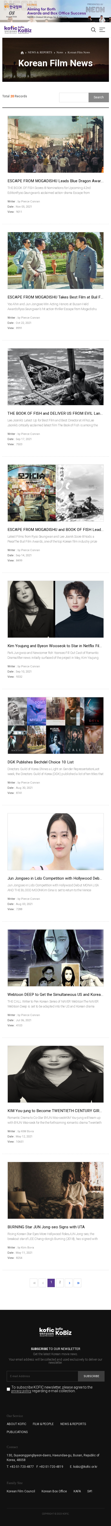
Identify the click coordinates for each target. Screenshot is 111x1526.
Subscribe (91, 1376)
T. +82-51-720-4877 (20, 1467)
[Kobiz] (24, 30)
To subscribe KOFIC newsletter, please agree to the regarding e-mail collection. (51, 1389)
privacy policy (21, 1391)
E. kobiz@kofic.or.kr (83, 1467)
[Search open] (93, 30)
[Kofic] (10, 30)
